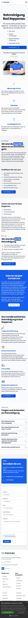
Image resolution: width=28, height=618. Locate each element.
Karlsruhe (5, 593)
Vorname (5, 492)
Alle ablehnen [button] (21, 612)
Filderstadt (18, 586)
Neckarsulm (5, 598)
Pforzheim (18, 588)
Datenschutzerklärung (10, 536)
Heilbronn (5, 595)
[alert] (14, 609)
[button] (26, 2)
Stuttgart (18, 578)
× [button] (26, 602)
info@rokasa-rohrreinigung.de (14, 476)
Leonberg (18, 583)
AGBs (4, 581)
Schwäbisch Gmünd (20, 595)
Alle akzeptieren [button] (7, 612)
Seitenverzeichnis (7, 586)
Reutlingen (18, 598)
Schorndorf (18, 593)
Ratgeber (5, 576)
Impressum (5, 584)
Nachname (5, 498)
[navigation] (12, 553)
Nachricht (5, 518)
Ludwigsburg (19, 580)
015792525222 (7, 561)
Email (4, 505)
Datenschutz (5, 579)
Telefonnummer (6, 512)
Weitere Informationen (20, 609)
